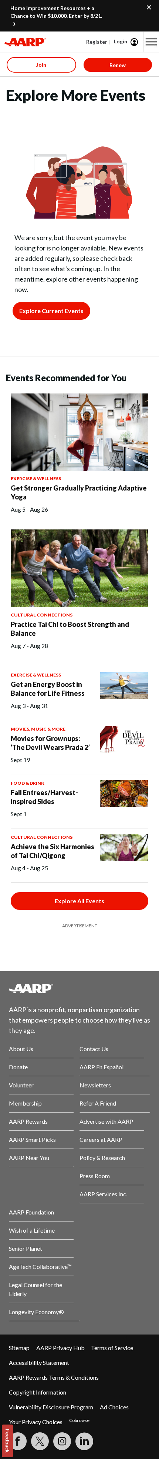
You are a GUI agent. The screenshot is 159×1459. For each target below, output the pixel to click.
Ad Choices (114, 1406)
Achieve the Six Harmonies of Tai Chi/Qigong (52, 851)
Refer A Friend (98, 1103)
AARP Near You (29, 1157)
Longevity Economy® (36, 1311)
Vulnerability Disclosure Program (51, 1406)
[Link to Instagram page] (62, 1441)
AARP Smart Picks (32, 1139)
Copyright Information (37, 1392)
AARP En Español (102, 1066)
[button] (151, 42)
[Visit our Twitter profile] (40, 1441)
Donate (18, 1066)
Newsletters (95, 1085)
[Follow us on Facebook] (18, 1441)
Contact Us (94, 1048)
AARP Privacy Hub (60, 1347)
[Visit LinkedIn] (84, 1441)
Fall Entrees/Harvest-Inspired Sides (44, 796)
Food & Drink (27, 783)
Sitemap (19, 1347)
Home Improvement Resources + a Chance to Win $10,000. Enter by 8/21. (56, 12)
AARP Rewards (28, 1121)
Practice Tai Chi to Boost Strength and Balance (70, 628)
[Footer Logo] (79, 988)
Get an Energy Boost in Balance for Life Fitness (48, 688)
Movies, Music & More (38, 729)
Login (120, 41)
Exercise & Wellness (36, 478)
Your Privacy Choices (35, 1421)
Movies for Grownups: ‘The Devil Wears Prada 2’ (50, 742)
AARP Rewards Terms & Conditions (54, 1377)
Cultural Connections (41, 615)
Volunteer (21, 1085)
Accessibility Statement (39, 1362)
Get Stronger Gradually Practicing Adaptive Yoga (79, 492)
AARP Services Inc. (103, 1193)
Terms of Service (112, 1347)
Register (96, 42)
